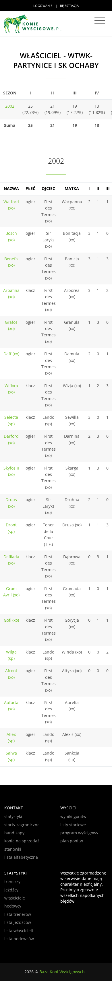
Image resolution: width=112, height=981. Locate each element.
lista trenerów (17, 914)
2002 (9, 106)
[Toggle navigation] (100, 21)
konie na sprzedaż (21, 841)
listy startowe (73, 824)
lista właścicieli (18, 930)
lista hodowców (19, 938)
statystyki (13, 816)
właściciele (14, 898)
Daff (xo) (11, 353)
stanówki (12, 849)
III (107, 188)
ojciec (48, 188)
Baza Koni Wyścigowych (62, 971)
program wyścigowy (79, 832)
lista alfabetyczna (21, 857)
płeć (30, 188)
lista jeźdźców (17, 922)
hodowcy (12, 906)
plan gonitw (71, 841)
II (97, 188)
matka (72, 188)
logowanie (42, 5)
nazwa (11, 188)
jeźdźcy (11, 890)
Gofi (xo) (11, 620)
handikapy (14, 832)
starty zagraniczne (22, 824)
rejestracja (69, 5)
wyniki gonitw (73, 816)
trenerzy (12, 881)
